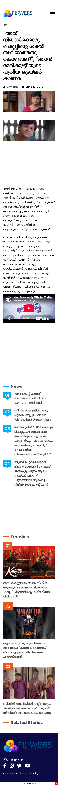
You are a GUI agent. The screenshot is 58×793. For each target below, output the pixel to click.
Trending (19, 536)
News (16, 386)
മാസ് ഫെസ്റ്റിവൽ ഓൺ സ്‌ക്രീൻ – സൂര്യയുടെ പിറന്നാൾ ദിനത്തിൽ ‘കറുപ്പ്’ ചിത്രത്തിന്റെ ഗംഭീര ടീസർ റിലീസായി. (26, 590)
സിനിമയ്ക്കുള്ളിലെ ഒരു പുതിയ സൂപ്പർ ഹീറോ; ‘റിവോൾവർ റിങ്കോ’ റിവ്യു (33, 415)
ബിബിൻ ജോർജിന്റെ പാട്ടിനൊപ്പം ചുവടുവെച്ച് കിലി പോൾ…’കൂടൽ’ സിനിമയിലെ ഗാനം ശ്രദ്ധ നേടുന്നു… (28, 708)
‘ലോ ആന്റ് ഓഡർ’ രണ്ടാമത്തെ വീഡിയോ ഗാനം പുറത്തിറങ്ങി (30, 398)
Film (6, 25)
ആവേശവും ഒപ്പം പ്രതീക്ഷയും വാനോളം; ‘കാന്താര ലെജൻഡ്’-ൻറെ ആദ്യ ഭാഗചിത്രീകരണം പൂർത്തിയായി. (25, 650)
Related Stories (26, 722)
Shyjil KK (12, 86)
